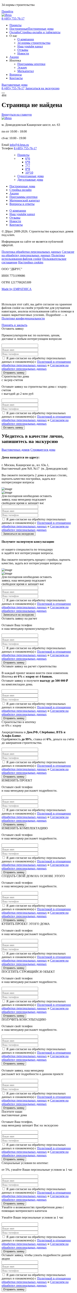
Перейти (7, 11)
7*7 (27, 165)
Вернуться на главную (17, 114)
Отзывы (22, 50)
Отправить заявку (13, 372)
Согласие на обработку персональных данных (38, 253)
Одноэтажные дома (30, 176)
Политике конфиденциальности (23, 318)
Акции (14, 57)
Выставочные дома (14, 84)
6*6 (27, 158)
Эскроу (22, 67)
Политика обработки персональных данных (31, 251)
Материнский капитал (24, 200)
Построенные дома (22, 186)
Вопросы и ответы (22, 204)
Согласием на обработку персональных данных (35, 367)
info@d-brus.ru (19, 144)
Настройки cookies (30, 262)
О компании (25, 39)
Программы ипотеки (31, 64)
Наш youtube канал (30, 46)
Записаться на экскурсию (42, 88)
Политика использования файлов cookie (33, 257)
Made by (17, 289)
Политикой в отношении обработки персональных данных (36, 363)
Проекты (15, 25)
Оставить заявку (13, 427)
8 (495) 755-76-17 (13, 18)
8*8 (27, 169)
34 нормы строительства (33, 42)
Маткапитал (25, 71)
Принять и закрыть (14, 325)
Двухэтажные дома (30, 179)
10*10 (29, 172)
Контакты (16, 78)
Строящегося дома (42, 449)
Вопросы (15, 74)
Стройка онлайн (20, 189)
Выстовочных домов (16, 449)
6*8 (27, 162)
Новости (23, 53)
